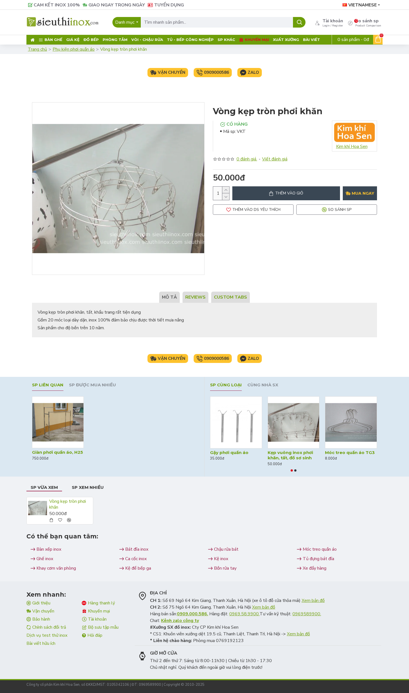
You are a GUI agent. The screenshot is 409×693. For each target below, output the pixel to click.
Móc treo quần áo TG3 (350, 452)
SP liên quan (47, 384)
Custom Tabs (230, 297)
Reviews (195, 297)
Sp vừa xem (44, 487)
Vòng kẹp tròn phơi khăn (67, 504)
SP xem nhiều (88, 487)
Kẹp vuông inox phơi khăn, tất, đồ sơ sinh (290, 455)
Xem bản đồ (313, 600)
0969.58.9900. (244, 614)
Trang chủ (37, 49)
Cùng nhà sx (262, 384)
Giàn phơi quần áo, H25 (57, 452)
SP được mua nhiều (92, 384)
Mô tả (169, 297)
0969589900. (306, 614)
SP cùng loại (226, 384)
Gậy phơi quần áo (229, 452)
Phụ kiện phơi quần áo (74, 49)
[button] (292, 470)
